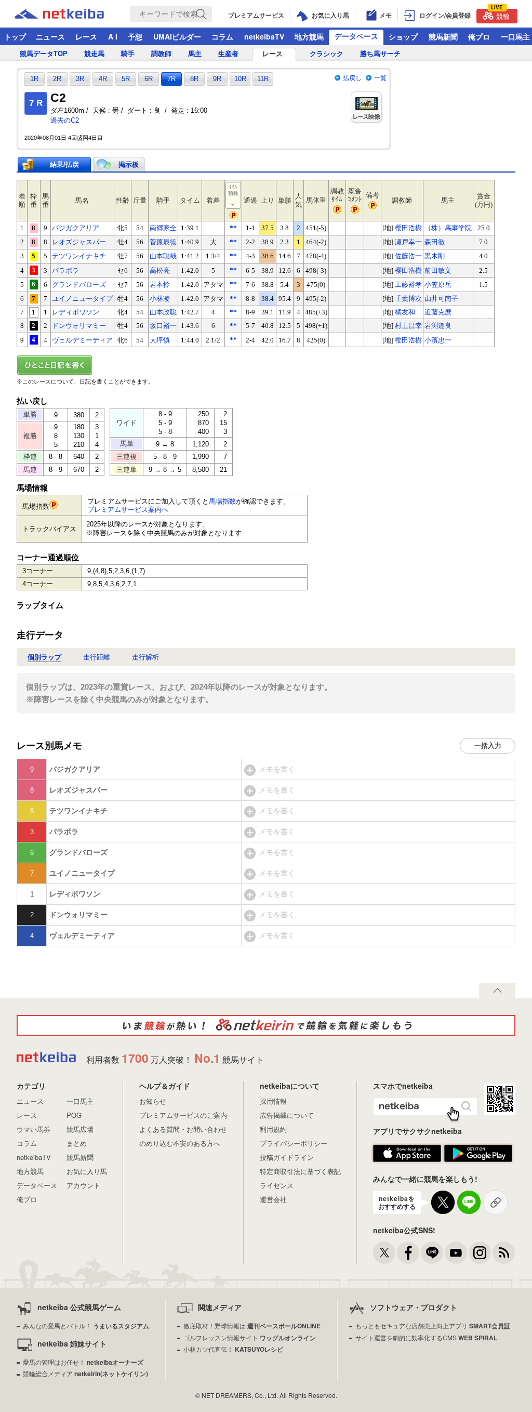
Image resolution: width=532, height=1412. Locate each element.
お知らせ (152, 1101)
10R (240, 79)
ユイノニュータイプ (82, 298)
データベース (356, 36)
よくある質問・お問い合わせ (183, 1129)
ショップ (403, 36)
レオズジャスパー (79, 242)
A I (112, 36)
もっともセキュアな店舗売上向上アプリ (432, 1325)
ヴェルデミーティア (82, 340)
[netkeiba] (72, 14)
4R (103, 79)
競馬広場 (80, 1129)
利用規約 (273, 1129)
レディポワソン (75, 312)
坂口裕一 (163, 325)
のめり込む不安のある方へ (179, 1143)
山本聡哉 (163, 256)
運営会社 (273, 1199)
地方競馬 (309, 36)
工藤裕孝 (408, 284)
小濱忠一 (437, 340)
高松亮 (160, 270)
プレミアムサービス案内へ (127, 509)
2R (57, 79)
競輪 (500, 15)
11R (263, 79)
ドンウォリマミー (79, 325)
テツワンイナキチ (79, 256)
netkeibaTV (264, 36)
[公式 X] (384, 1253)
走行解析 (145, 657)
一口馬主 (80, 1101)
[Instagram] (480, 1253)
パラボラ (65, 270)
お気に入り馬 (86, 1171)
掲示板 (128, 164)
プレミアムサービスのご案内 (183, 1115)
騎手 (128, 54)
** (233, 228)
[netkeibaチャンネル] (456, 1253)
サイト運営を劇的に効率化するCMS (426, 1337)
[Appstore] (407, 1154)
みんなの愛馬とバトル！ (86, 1325)
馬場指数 (222, 501)
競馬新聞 (443, 36)
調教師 (161, 54)
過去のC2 (64, 120)
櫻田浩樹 (408, 228)
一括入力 (487, 745)
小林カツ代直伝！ (233, 1348)
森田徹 (434, 242)
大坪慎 (160, 340)
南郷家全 (163, 228)
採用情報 (273, 1101)
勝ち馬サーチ (380, 54)
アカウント (83, 1185)
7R (171, 79)
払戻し (352, 78)
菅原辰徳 (163, 242)
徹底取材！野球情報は (252, 1325)
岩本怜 (160, 284)
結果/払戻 (64, 164)
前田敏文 (437, 270)
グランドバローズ (79, 284)
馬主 (195, 54)
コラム (222, 36)
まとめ (76, 1143)
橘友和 (405, 312)
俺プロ (479, 36)
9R (217, 79)
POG (74, 1115)
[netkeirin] (266, 1025)
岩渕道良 (437, 325)
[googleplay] (478, 1154)
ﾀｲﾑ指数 (233, 190)
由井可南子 (441, 298)
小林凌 (160, 298)
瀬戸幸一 (408, 242)
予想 (135, 36)
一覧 (380, 78)
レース (86, 36)
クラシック (326, 54)
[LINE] (432, 1253)
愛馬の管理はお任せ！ (83, 1361)
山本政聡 (163, 312)
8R (194, 79)
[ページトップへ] (497, 990)
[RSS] (504, 1253)
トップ (15, 36)
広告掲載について (287, 1115)
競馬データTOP (44, 54)
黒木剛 (434, 256)
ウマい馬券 (33, 1129)
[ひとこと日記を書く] (266, 365)
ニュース (50, 36)
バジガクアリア (75, 228)
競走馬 (94, 54)
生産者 (228, 54)
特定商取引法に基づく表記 (300, 1171)
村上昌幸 (408, 325)
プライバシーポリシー (293, 1143)
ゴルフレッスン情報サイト (249, 1337)
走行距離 (96, 657)
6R (148, 79)
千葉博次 (408, 298)
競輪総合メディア (85, 1373)
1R (34, 79)
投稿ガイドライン (287, 1157)
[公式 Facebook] (408, 1253)
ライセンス (277, 1185)
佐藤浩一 (408, 256)
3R (80, 79)
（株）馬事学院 (448, 228)
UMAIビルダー (177, 36)
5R (126, 79)
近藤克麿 (437, 312)
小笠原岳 (437, 284)
